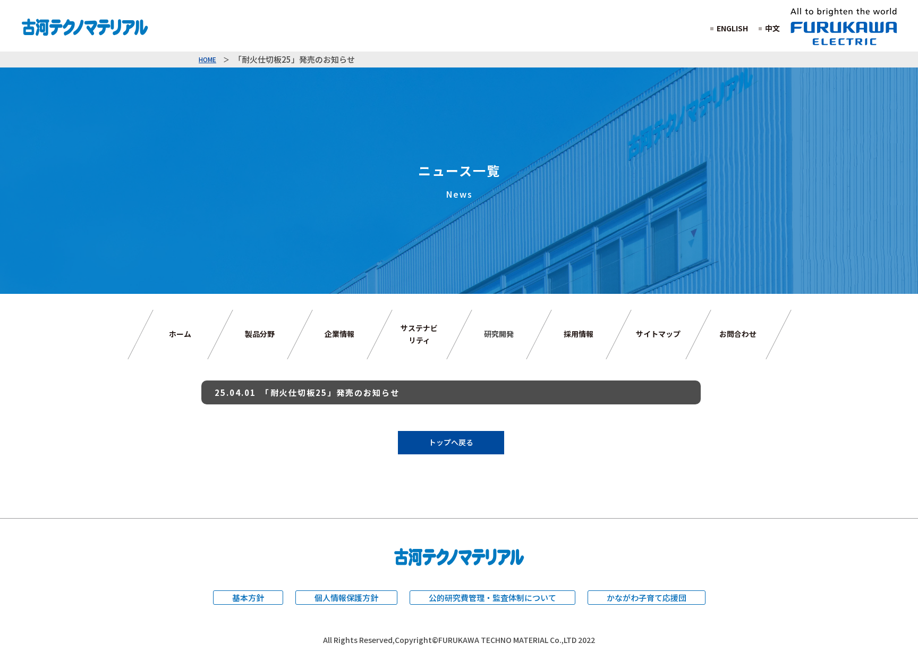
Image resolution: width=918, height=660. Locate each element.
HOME (207, 59)
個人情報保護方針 (346, 597)
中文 (772, 28)
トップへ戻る (451, 442)
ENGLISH (732, 28)
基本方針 (248, 597)
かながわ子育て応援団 (646, 597)
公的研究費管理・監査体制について (492, 597)
